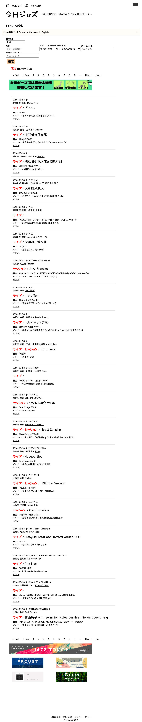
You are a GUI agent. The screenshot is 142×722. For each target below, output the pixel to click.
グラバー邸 (36, 558)
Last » (99, 75)
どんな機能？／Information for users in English (26, 32)
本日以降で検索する (56, 45)
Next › (88, 75)
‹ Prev (26, 75)
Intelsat (39, 129)
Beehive (28, 478)
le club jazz (51, 344)
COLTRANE (30, 290)
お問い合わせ (67, 716)
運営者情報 (55, 716)
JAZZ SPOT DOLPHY (48, 183)
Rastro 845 (32, 504)
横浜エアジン (33, 102)
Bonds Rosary (42, 317)
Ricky (37, 451)
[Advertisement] (63, 699)
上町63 (38, 209)
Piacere (30, 263)
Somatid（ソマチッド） (37, 236)
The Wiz (40, 156)
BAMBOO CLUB (42, 585)
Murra (44, 370)
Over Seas (34, 531)
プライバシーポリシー (83, 716)
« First (16, 75)
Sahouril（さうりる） (34, 397)
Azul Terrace (31, 612)
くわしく (16, 118)
